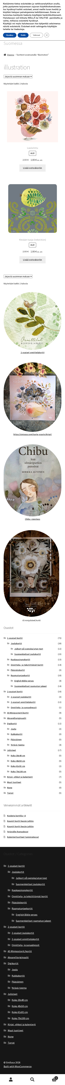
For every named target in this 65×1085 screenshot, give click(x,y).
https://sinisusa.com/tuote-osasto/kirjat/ (32, 434)
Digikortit (12, 723)
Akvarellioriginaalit (16, 718)
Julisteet (11, 750)
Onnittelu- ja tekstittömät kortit (27, 664)
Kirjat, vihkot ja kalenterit (20, 776)
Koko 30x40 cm (18, 755)
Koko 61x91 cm (18, 766)
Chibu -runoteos (32, 519)
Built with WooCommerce (18, 1066)
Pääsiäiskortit (18, 670)
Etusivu (10, 54)
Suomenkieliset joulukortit (27, 654)
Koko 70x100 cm (18, 771)
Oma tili (11, 1079)
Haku (32, 1079)
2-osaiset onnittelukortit (32, 352)
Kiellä (23, 35)
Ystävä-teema (17, 744)
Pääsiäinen (16, 739)
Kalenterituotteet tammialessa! (23, 837)
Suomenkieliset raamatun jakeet (30, 686)
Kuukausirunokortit (20, 659)
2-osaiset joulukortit (21, 696)
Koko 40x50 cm (18, 761)
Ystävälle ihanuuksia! (17, 831)
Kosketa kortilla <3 (16, 815)
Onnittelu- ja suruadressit (24, 707)
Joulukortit (16, 643)
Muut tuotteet (14, 782)
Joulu (13, 728)
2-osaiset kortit (15, 691)
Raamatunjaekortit (20, 675)
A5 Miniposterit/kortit (18, 712)
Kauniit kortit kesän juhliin (20, 821)
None (9, 787)
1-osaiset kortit (15, 638)
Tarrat (10, 793)
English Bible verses (24, 680)
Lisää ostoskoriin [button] (32, 167)
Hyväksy (9, 35)
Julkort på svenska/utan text (28, 648)
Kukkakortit (16, 734)
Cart (50, 1077)
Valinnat (36, 35)
